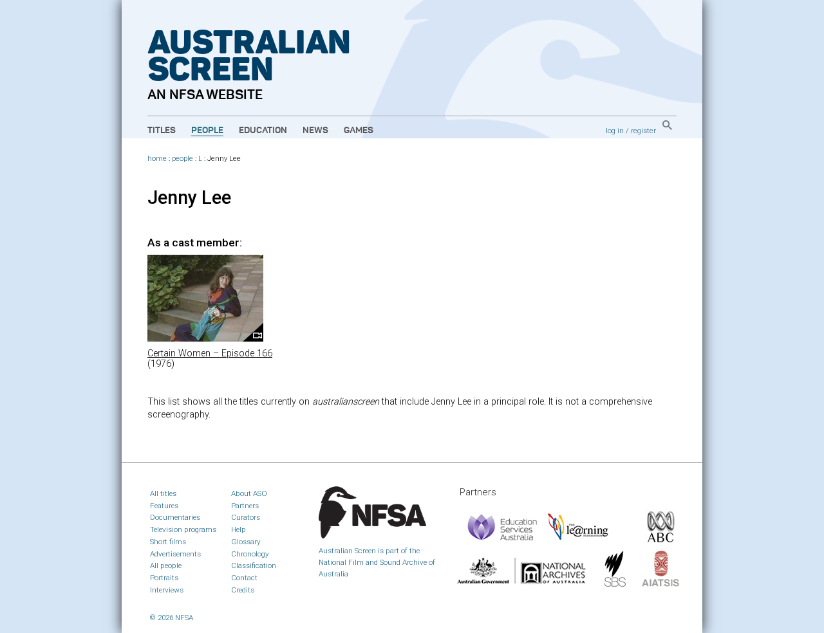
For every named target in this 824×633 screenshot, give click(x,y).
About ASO (249, 493)
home (157, 158)
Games (358, 130)
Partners (245, 505)
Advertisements (175, 553)
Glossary (246, 541)
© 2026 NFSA (171, 617)
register (643, 130)
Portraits (164, 577)
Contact (244, 577)
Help (238, 529)
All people (166, 565)
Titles (161, 130)
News (315, 130)
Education (263, 130)
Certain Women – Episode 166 (209, 353)
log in (615, 130)
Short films (168, 541)
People (207, 130)
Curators (245, 517)
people (182, 158)
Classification (253, 565)
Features (164, 505)
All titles (163, 493)
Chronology (250, 553)
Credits (242, 589)
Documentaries (175, 517)
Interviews (166, 589)
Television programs (183, 529)
